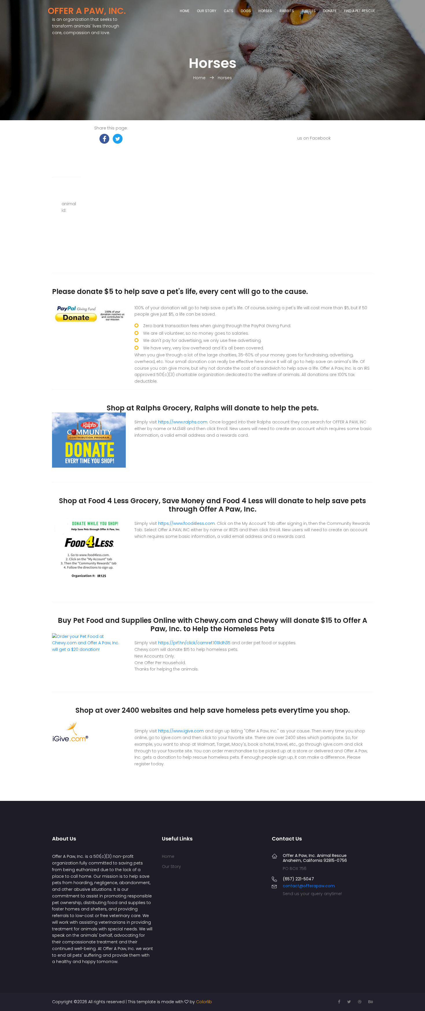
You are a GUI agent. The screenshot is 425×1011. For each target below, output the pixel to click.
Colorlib (204, 1002)
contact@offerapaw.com (309, 886)
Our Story (206, 10)
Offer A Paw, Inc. (87, 11)
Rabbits (287, 10)
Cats (228, 10)
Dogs (246, 10)
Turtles (309, 10)
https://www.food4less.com (186, 523)
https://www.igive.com (181, 731)
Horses (265, 10)
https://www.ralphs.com (182, 422)
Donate (330, 10)
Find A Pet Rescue (359, 10)
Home (184, 10)
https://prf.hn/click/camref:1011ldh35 (194, 643)
